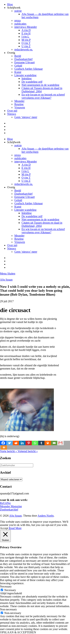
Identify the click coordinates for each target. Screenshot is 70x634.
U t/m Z (26, 46)
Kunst (17, 72)
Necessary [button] (6, 586)
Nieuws (11, 113)
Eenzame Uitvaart (24, 62)
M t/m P (26, 39)
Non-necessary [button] (8, 609)
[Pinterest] (28, 443)
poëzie (18, 10)
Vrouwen (19, 107)
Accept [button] (4, 528)
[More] (4, 447)
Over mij (12, 110)
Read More (15, 528)
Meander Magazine (11, 506)
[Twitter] (9, 443)
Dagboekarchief (23, 59)
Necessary (10, 590)
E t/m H (26, 33)
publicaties (20, 23)
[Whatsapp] (35, 443)
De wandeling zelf (32, 81)
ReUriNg (5, 503)
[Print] (48, 443)
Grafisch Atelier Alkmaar (28, 68)
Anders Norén (46, 515)
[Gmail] (60, 443)
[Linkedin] (22, 443)
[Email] (54, 443)
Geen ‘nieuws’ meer (25, 117)
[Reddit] (16, 443)
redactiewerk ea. (23, 49)
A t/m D (26, 30)
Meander (19, 101)
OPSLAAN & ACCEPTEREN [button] (18, 632)
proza (17, 20)
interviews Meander (25, 26)
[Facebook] (3, 443)
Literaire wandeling (25, 75)
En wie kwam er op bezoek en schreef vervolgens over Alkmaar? (43, 96)
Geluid (18, 65)
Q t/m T (26, 43)
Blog (10, 4)
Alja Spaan (6, 279)
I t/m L (25, 36)
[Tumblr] (41, 443)
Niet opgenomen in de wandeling (40, 84)
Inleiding (27, 78)
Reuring (19, 104)
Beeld (17, 55)
